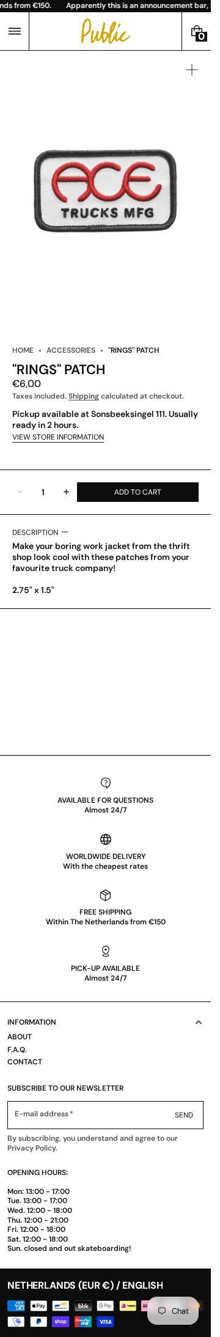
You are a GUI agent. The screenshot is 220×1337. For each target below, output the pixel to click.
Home (23, 350)
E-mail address (42, 1114)
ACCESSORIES (70, 350)
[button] (14, 31)
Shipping (83, 396)
